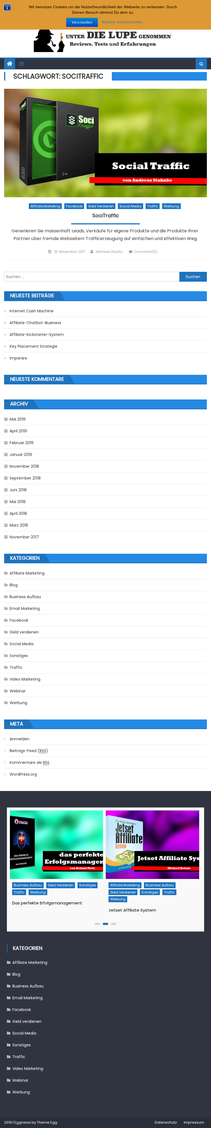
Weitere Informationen (122, 22)
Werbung (171, 206)
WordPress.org (23, 774)
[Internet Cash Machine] (152, 844)
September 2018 (25, 478)
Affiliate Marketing (45, 206)
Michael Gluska (109, 251)
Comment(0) (145, 251)
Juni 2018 (18, 490)
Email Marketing (25, 608)
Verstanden (82, 22)
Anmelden (19, 739)
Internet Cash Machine (32, 311)
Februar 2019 (22, 443)
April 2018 (18, 513)
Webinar (18, 691)
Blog (14, 585)
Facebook (74, 206)
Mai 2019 (18, 419)
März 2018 (19, 525)
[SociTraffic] (105, 143)
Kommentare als (29, 762)
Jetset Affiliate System (35, 910)
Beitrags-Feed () (29, 750)
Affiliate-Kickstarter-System (37, 334)
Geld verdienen (101, 206)
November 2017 (24, 537)
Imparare (18, 358)
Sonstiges (19, 655)
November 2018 (24, 466)
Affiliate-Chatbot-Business (35, 322)
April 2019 (18, 431)
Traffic (152, 206)
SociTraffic (105, 215)
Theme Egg (47, 1122)
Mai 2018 (18, 501)
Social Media (130, 206)
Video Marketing (25, 679)
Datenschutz (166, 1122)
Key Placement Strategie (33, 346)
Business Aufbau (25, 596)
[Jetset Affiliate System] (55, 844)
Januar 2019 (21, 454)
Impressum (194, 1122)
